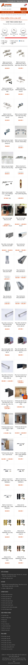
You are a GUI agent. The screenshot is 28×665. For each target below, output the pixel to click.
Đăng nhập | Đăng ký (22, 1)
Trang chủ (3, 14)
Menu (24, 12)
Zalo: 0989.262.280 (7, 649)
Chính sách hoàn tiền (7, 603)
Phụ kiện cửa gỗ (6, 636)
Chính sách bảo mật (7, 596)
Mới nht (22, 41)
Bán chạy (5, 41)
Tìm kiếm (24, 9)
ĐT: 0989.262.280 (6, 645)
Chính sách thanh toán (7, 605)
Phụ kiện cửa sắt (6, 638)
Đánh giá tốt (14, 41)
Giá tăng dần (4, 43)
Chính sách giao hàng (7, 600)
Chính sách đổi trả (6, 598)
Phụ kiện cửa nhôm (6, 642)
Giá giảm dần (13, 43)
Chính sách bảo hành (7, 594)
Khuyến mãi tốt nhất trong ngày (9, 607)
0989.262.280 (9, 578)
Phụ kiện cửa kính (6, 640)
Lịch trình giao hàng (7, 609)
